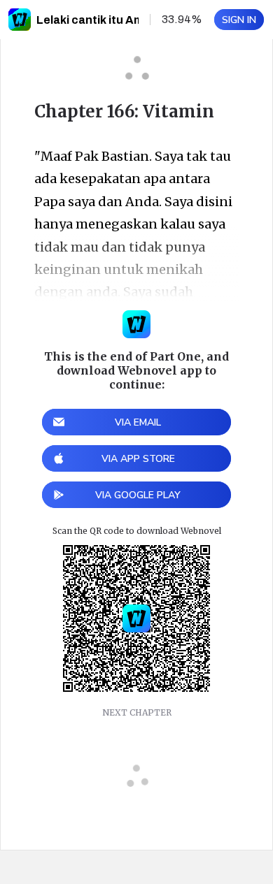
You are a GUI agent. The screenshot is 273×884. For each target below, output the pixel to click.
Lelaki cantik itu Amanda (104, 20)
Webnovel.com (19, 19)
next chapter (137, 712)
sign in (239, 20)
